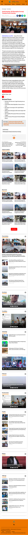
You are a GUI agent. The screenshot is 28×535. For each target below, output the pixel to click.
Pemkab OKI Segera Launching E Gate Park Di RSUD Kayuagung (17, 335)
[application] (14, 363)
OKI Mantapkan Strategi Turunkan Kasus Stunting (12, 131)
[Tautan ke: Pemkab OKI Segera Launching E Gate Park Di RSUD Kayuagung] (5, 337)
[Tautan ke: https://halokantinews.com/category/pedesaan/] (25, 374)
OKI (6, 16)
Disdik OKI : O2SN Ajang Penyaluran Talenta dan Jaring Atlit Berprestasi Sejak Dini (17, 500)
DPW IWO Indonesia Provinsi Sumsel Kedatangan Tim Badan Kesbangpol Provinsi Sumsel (20, 144)
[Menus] (2, 1)
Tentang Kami (8, 531)
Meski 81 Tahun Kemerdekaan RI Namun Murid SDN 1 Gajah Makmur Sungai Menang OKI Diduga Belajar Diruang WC (20, 183)
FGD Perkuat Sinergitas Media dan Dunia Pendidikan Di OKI (12, 322)
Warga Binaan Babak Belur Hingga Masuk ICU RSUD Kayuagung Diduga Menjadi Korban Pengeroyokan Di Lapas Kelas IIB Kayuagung (20, 172)
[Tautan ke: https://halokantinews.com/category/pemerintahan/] (25, 236)
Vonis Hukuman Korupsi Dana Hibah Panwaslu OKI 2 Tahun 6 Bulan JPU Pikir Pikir (17, 422)
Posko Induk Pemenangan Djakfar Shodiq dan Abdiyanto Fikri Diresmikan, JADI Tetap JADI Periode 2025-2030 (7, 144)
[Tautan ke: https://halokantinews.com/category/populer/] (25, 412)
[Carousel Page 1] (10, 306)
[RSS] (14, 138)
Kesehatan (4, 16)
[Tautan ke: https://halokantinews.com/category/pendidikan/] (25, 311)
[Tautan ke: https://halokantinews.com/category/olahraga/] (25, 476)
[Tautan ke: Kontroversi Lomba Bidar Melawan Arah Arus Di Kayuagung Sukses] (5, 487)
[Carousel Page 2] (12, 306)
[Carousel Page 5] (17, 306)
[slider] (13, 368)
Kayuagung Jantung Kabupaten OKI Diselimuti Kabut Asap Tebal (7, 172)
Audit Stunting (5, 129)
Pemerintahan (9, 16)
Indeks (3, 531)
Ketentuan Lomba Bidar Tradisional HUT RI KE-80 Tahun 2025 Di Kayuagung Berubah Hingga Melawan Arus (17, 479)
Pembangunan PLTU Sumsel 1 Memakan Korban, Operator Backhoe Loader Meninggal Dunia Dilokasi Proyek (17, 349)
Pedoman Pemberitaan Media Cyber (19, 532)
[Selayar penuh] (24, 368)
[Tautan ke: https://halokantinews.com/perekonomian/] (25, 393)
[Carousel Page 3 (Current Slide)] (14, 306)
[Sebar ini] (17, 16)
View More (14, 229)
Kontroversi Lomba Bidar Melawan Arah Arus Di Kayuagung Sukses (17, 486)
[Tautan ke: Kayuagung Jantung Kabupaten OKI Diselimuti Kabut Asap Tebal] (5, 269)
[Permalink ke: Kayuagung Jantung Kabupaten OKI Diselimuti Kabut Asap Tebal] (8, 166)
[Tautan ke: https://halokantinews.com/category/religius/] (25, 454)
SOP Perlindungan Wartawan (6, 532)
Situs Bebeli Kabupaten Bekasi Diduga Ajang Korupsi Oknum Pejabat (17, 342)
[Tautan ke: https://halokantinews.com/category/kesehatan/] (25, 292)
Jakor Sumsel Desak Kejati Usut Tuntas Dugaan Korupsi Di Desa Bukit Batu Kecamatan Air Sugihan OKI (16, 442)
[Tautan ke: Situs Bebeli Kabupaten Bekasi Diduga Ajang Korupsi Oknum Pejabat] (5, 343)
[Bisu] (22, 368)
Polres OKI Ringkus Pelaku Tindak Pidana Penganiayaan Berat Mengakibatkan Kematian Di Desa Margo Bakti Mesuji (14, 385)
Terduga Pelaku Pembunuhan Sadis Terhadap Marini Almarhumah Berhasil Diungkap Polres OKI (17, 415)
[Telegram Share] (22, 16)
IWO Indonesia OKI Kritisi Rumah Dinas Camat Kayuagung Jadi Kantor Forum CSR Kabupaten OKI (7, 183)
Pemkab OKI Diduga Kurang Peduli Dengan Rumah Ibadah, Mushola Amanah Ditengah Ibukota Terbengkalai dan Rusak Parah (12, 465)
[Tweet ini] (20, 16)
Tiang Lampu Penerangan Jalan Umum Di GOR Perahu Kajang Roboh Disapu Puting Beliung (17, 429)
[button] (14, 363)
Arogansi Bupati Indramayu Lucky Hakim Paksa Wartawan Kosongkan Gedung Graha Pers (17, 436)
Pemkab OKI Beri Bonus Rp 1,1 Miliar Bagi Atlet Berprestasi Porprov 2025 (16, 506)
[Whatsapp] (25, 16)
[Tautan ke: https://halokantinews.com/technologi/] (25, 332)
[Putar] (3, 368)
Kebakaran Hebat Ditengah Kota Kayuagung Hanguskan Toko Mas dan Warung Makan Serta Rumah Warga (7, 160)
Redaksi (13, 531)
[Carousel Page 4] (15, 306)
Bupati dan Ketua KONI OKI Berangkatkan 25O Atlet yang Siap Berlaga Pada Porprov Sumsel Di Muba (17, 493)
